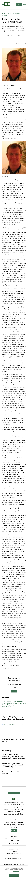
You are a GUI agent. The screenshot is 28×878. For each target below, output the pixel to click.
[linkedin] (11, 43)
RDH (21, 853)
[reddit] (16, 43)
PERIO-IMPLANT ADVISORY (12, 853)
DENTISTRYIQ (14, 851)
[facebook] (9, 43)
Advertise (9, 858)
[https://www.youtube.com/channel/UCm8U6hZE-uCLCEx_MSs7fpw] (17, 843)
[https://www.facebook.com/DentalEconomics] (10, 843)
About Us (4, 858)
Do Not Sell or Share (16, 858)
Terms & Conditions (13, 861)
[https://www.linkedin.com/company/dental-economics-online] (14, 843)
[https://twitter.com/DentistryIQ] (15, 843)
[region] (14, 872)
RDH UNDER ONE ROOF (14, 849)
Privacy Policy (5, 861)
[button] (3, 4)
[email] (19, 43)
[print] (25, 43)
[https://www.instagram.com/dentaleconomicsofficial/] (12, 843)
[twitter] (14, 43)
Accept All (14, 875)
